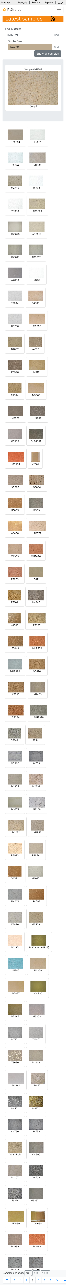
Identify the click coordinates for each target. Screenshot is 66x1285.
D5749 (14, 740)
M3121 (37, 372)
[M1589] (37, 157)
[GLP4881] (36, 433)
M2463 (38, 694)
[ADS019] (37, 226)
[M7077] (16, 986)
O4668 (38, 1223)
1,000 (45, 1273)
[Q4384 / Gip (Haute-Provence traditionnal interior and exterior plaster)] (16, 709)
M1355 (15, 786)
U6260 (15, 326)
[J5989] (37, 410)
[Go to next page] (57, 1280)
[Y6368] (15, 203)
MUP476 (37, 648)
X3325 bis (15, 1154)
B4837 (15, 349)
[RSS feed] (53, 18)
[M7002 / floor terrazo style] (36, 1262)
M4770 (36, 1108)
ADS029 (37, 211)
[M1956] (15, 1239)
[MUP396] (15, 663)
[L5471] (36, 571)
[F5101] (14, 594)
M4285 (15, 188)
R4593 (36, 901)
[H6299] (36, 272)
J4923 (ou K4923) (39, 947)
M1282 (16, 832)
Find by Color (15, 41)
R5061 (37, 142)
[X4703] (36, 1170)
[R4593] (36, 893)
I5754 (35, 740)
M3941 (16, 1085)
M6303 (37, 1016)
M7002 (36, 1269)
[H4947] (36, 594)
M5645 (15, 1016)
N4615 (15, 901)
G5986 (15, 441)
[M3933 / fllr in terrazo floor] (15, 1262)
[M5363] (36, 387)
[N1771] (37, 525)
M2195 (15, 947)
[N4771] (15, 1101)
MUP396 (15, 671)
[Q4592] (14, 870)
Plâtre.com (15, 10)
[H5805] (15, 502)
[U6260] (15, 318)
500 (36, 1273)
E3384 (14, 395)
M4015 (35, 878)
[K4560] (14, 617)
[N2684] (35, 456)
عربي (60, 2)
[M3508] (36, 917)
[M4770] (36, 1101)
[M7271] (15, 1032)
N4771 (15, 1108)
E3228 (15, 1200)
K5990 (15, 372)
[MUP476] (37, 640)
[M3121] (37, 364)
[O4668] (38, 1216)
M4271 (38, 1085)
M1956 (15, 1246)
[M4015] (35, 870)
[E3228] (15, 1193)
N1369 (38, 970)
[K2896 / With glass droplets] (15, 917)
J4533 (36, 510)
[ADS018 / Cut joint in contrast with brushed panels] (15, 249)
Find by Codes (13, 28)
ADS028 (15, 234)
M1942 (37, 832)
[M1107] (15, 1170)
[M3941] (16, 1078)
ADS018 (14, 257)
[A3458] (15, 525)
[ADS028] (15, 226)
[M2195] (15, 940)
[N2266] (37, 801)
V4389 (15, 556)
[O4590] (36, 1147)
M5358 (37, 326)
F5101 (14, 602)
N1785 (15, 970)
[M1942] (37, 824)
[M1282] (16, 824)
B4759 (36, 1131)
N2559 (16, 1223)
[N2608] (36, 1055)
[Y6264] (15, 295)
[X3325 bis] (15, 1147)
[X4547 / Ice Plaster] (36, 1032)
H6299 (36, 280)
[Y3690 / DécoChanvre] (15, 1055)
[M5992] (15, 410)
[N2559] (16, 1216)
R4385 (35, 303)
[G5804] (36, 479)
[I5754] (35, 732)
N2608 (36, 1062)
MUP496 (36, 556)
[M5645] (15, 1009)
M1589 (37, 165)
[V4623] (35, 341)
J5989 (37, 418)
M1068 (37, 1246)
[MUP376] (38, 709)
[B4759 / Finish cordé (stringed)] (36, 1124)
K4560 (14, 625)
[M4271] (38, 1078)
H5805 (15, 510)
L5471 (35, 579)
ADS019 (36, 234)
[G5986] (15, 433)
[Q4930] (38, 986)
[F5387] (37, 617)
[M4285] (15, 180)
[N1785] (15, 963)
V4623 (35, 349)
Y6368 (15, 211)
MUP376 (39, 717)
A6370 (36, 188)
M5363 (36, 395)
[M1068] (37, 1239)
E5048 (15, 648)
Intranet (5, 2)
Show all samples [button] (48, 53)
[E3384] (14, 387)
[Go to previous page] (14, 1280)
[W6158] (15, 272)
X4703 (36, 1177)
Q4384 (16, 717)
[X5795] (16, 686)
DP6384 (15, 142)
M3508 (36, 924)
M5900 (15, 763)
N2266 (37, 809)
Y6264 (14, 303)
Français (22, 2)
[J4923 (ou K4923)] (38, 940)
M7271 (15, 1039)
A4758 (36, 763)
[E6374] (15, 157)
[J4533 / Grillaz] (36, 502)
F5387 (36, 625)
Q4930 (38, 993)
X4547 (36, 1039)
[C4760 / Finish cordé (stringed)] (15, 1124)
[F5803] (15, 571)
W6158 (15, 280)
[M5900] (15, 755)
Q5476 (37, 671)
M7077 (16, 993)
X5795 (15, 694)
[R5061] (37, 134)
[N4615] (15, 893)
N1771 (37, 533)
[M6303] (37, 1009)
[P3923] (15, 847)
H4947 (36, 602)
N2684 (35, 464)
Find (56, 34)
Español (49, 2)
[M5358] (37, 318)
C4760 (15, 1131)
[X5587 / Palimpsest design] (15, 479)
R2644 (36, 855)
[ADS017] (36, 249)
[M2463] (37, 686)
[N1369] (38, 963)
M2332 (36, 786)
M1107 (15, 1177)
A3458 (15, 533)
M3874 (15, 809)
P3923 (15, 855)
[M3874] (15, 801)
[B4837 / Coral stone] (15, 341)
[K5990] (15, 364)
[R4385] (35, 295)
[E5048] (15, 640)
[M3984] (16, 456)
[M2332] (36, 778)
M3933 (15, 1269)
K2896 (15, 924)
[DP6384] (15, 134)
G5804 (37, 487)
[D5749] (14, 732)
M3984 (16, 464)
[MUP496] (36, 548)
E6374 (15, 165)
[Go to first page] (7, 1280)
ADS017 (36, 257)
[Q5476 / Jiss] (37, 663)
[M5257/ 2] (36, 1193)
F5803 (15, 579)
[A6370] (36, 180)
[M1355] (15, 778)
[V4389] (15, 548)
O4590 (36, 1154)
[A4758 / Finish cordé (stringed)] (36, 755)
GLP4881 (36, 441)
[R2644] (36, 847)
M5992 (15, 418)
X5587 (15, 487)
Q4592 (15, 878)
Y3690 (15, 1062)
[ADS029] (37, 203)
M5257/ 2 (36, 1200)
